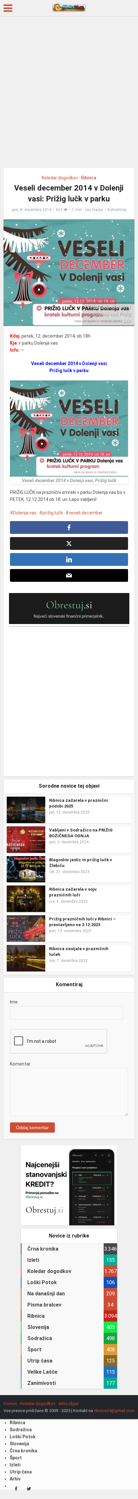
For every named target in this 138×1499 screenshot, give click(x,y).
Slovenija (19, 1443)
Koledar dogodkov (60, 177)
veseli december (86, 512)
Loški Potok (23, 1436)
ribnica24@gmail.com (114, 1410)
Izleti (15, 1464)
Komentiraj (117, 209)
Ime (14, 1001)
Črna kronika (23, 1450)
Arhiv (15, 1478)
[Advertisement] (69, 94)
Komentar (20, 1063)
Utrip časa (21, 1471)
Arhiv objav (68, 1403)
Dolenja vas (25, 512)
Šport (16, 1457)
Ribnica (88, 177)
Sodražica (21, 1429)
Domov (10, 1403)
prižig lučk (52, 512)
